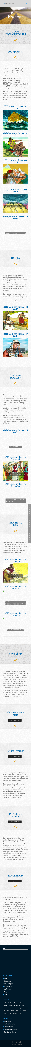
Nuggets (6, 992)
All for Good (16, 1002)
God (4, 1010)
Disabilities (10, 1008)
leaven (17, 1010)
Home (5, 978)
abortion (5, 1002)
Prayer (10, 1013)
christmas (18, 1005)
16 (29, 535)
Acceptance (10, 1002)
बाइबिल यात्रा (7, 989)
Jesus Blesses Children (10, 1032)
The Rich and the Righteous (11, 1029)
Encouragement (20, 1008)
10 (29, 524)
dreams (14, 1008)
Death (5, 1008)
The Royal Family (8, 1026)
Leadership (12, 1010)
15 (29, 533)
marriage (24, 1010)
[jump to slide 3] (17, 127)
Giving (26, 1008)
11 (29, 526)
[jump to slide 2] (15, 127)
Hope (8, 1010)
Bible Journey (7, 981)
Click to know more (14, 720)
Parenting (5, 1013)
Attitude (21, 1002)
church (23, 1005)
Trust (20, 1013)
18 (29, 539)
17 (29, 537)
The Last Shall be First (9, 1024)
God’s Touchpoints (9, 984)
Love (20, 1010)
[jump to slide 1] (13, 127)
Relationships (15, 1013)
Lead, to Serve (7, 1021)
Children (5, 1005)
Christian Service (12, 1005)
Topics (6, 994)
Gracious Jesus (8, 986)
